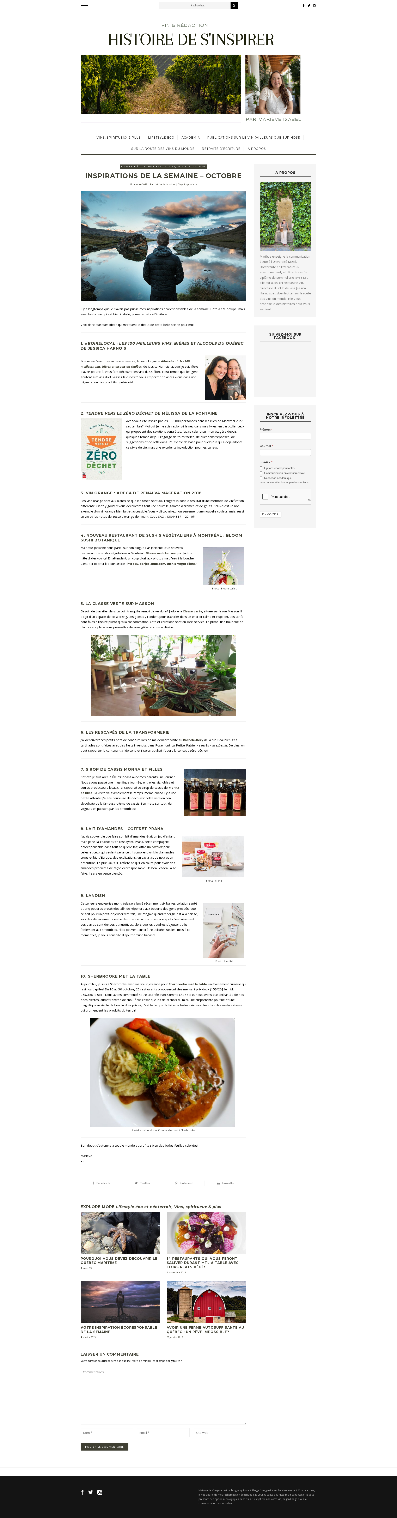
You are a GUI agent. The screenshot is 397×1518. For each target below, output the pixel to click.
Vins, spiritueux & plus (119, 137)
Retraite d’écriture (221, 149)
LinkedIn (228, 1183)
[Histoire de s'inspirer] (198, 71)
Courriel (266, 446)
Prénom (266, 429)
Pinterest (186, 1183)
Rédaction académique (277, 478)
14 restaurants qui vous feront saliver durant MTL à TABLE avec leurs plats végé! (203, 1263)
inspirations (190, 184)
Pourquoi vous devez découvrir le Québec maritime (119, 1261)
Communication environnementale (284, 473)
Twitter (145, 1183)
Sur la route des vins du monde (163, 149)
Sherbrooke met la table (188, 984)
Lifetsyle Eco (161, 137)
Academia (191, 137)
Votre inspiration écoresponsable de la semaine (119, 1330)
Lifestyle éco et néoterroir (144, 166)
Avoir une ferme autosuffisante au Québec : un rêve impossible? (205, 1330)
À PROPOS (257, 149)
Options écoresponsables (279, 468)
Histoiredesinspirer (164, 184)
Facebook (103, 1183)
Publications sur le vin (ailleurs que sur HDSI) (253, 137)
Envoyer (270, 514)
